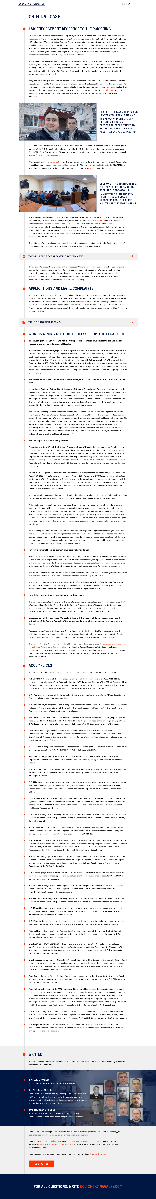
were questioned (97, 220)
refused (91, 168)
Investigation (107, 90)
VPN (40, 1144)
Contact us (41, 1163)
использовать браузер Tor (59, 1144)
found (73, 67)
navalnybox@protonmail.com (80, 1141)
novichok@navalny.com (49, 1141)
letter (31, 421)
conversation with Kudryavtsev (62, 165)
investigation (56, 162)
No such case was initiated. (50, 155)
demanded (92, 149)
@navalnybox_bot (98, 1154)
